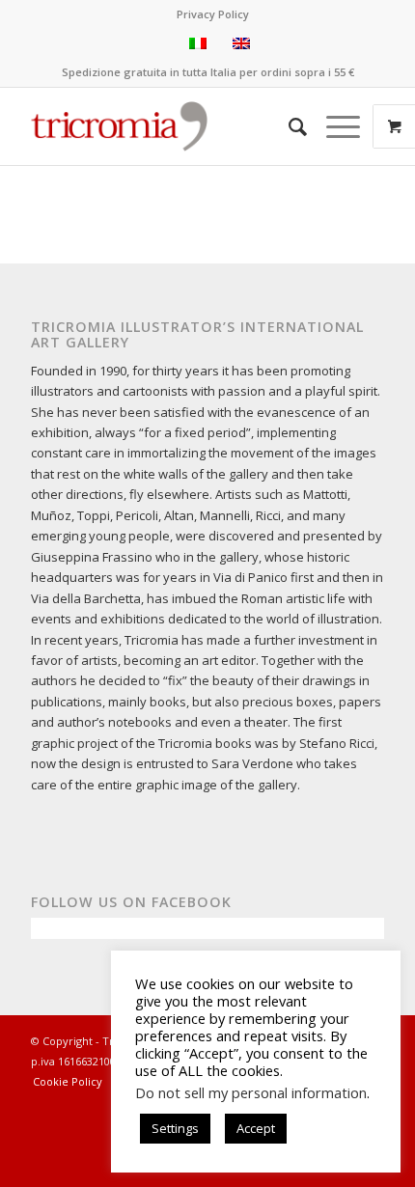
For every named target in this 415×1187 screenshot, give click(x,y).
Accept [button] (255, 1128)
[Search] (288, 126)
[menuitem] (213, 14)
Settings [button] (175, 1128)
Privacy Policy (213, 14)
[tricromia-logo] (119, 126)
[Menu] (333, 126)
